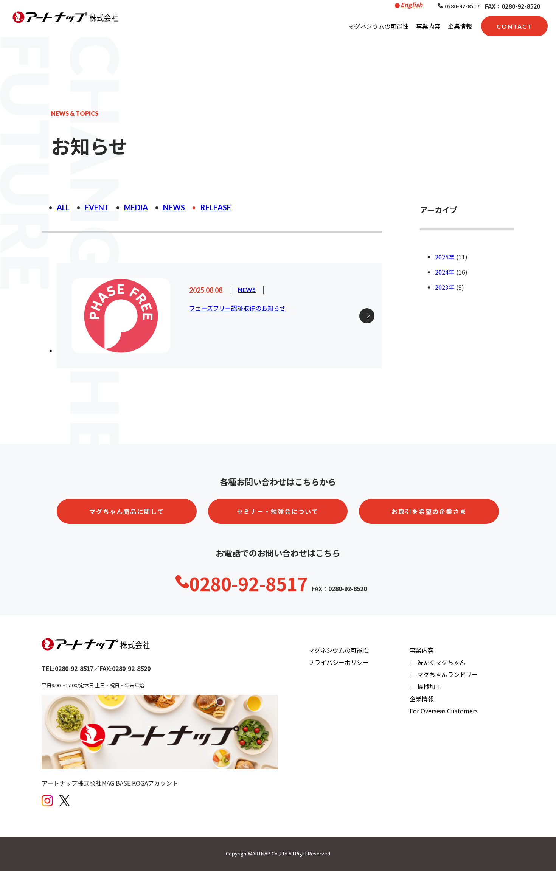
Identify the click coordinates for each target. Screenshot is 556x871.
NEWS (174, 207)
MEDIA (136, 207)
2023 (442, 287)
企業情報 (460, 26)
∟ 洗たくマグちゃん (438, 662)
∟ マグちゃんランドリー (444, 674)
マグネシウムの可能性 (378, 26)
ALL (63, 207)
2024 (442, 271)
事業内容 (428, 26)
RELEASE (215, 207)
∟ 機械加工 (425, 686)
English (411, 4)
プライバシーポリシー (338, 662)
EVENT (97, 207)
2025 (442, 256)
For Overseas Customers (444, 710)
